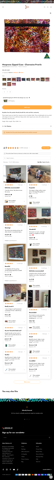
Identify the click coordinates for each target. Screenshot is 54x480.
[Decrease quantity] (4, 92)
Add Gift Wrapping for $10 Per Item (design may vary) (22, 97)
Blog (22, 461)
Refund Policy (39, 451)
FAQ (37, 459)
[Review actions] (24, 185)
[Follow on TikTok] (17, 470)
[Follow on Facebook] (3, 470)
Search (37, 446)
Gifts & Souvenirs (25, 451)
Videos (23, 456)
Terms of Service (39, 454)
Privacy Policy (39, 449)
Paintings (23, 449)
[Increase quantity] (10, 92)
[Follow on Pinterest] (10, 470)
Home (22, 446)
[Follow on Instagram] (7, 470)
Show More (35, 193)
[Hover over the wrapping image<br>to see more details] (29, 97)
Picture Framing (25, 459)
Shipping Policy (39, 456)
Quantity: (4, 88)
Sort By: (40, 162)
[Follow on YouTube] (14, 470)
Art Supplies (24, 454)
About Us (38, 461)
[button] (29, 148)
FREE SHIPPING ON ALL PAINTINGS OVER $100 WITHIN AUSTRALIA (41, 1)
